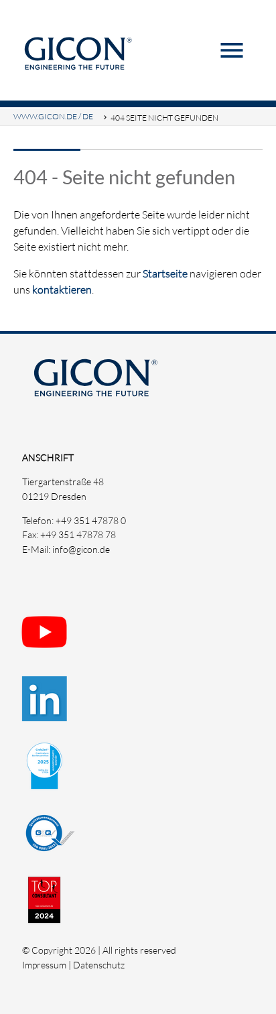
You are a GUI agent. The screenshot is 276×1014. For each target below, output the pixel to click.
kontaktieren (62, 289)
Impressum (44, 964)
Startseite (165, 273)
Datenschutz (99, 964)
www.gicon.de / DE (53, 116)
